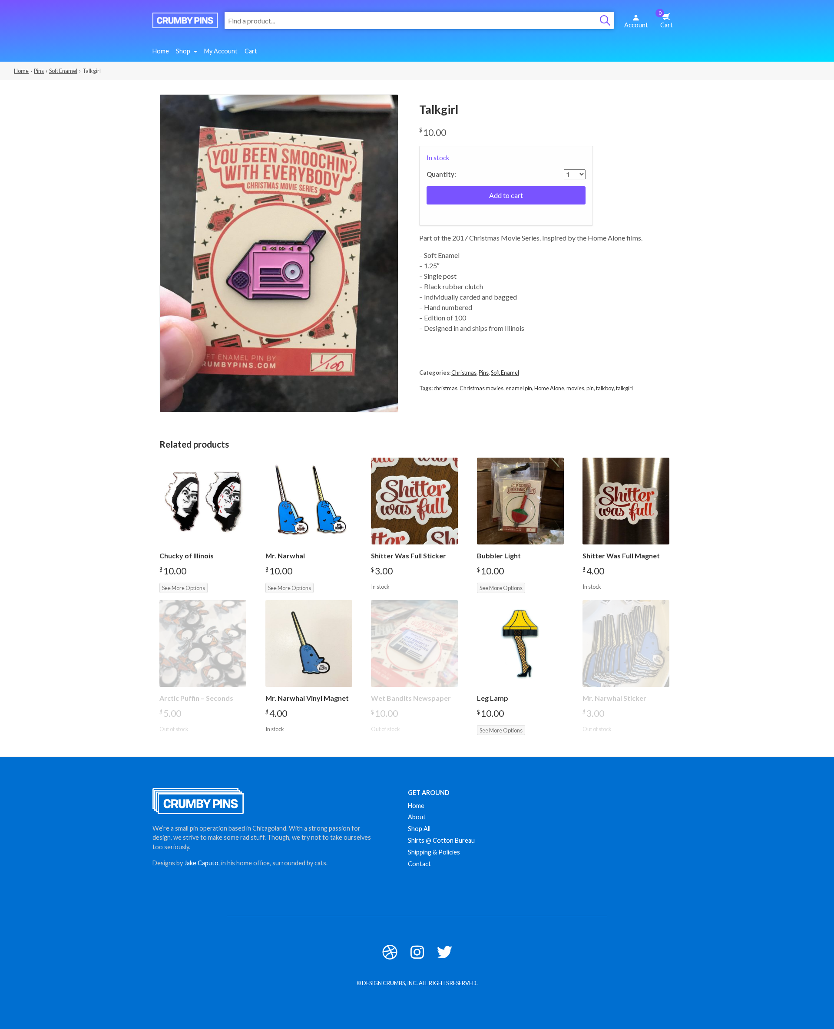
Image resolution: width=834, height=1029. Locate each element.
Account (636, 25)
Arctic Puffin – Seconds (196, 698)
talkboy (605, 388)
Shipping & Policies (434, 852)
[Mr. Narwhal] (308, 501)
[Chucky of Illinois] (202, 501)
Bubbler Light (499, 555)
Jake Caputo (201, 863)
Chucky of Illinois (186, 555)
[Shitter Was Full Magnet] (625, 501)
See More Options (183, 587)
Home (160, 51)
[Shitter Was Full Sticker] (414, 501)
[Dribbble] (390, 952)
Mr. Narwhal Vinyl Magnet (307, 698)
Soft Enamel (63, 70)
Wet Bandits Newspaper (411, 698)
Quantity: (441, 175)
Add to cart (506, 195)
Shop (183, 51)
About (417, 817)
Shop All (419, 828)
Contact (419, 863)
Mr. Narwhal (285, 555)
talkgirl (624, 388)
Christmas (464, 372)
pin (590, 388)
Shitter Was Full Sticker (408, 555)
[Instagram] (417, 952)
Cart (666, 19)
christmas (445, 388)
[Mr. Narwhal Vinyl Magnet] (308, 643)
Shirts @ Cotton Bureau (441, 840)
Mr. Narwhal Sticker (614, 698)
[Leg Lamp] (520, 643)
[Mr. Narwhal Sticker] (625, 643)
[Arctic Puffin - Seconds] (202, 643)
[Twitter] (444, 952)
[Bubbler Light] (520, 501)
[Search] (605, 20)
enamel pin (519, 388)
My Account (221, 51)
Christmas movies (481, 388)
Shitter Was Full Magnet (621, 555)
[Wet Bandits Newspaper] (414, 643)
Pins (39, 70)
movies (575, 388)
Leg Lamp (492, 698)
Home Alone (549, 388)
